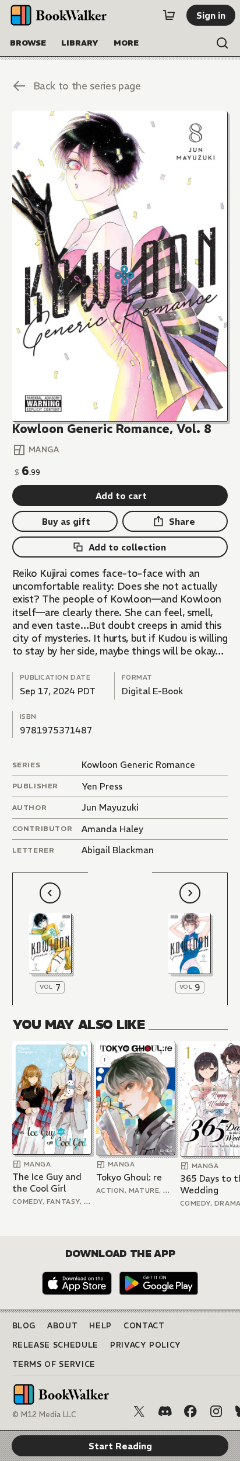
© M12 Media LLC (44, 1414)
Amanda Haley (112, 829)
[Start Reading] (120, 266)
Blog (24, 1326)
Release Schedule (55, 1345)
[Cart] (169, 15)
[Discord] (165, 1411)
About (62, 1326)
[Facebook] (190, 1411)
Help (100, 1326)
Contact (144, 1326)
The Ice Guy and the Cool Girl (47, 1182)
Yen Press (102, 786)
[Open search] (222, 43)
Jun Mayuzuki (110, 807)
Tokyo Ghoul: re (129, 1177)
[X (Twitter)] (139, 1411)
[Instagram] (216, 1411)
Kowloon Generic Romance (138, 764)
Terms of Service (54, 1364)
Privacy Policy (145, 1345)
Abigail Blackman (118, 850)
